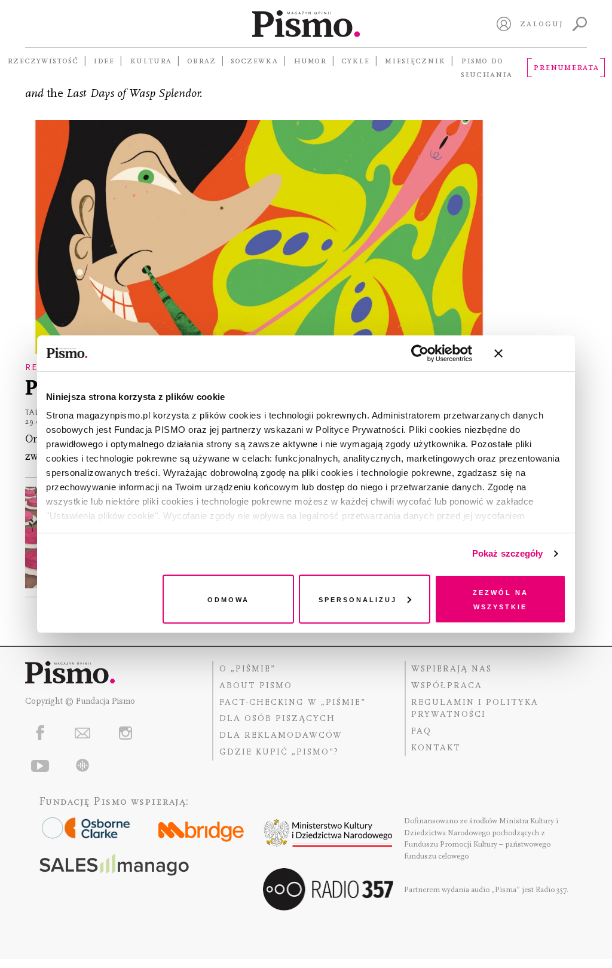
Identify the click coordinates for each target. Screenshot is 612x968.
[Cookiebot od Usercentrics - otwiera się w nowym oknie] (420, 353)
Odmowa (228, 599)
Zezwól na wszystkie (500, 599)
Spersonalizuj (358, 599)
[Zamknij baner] (530, 353)
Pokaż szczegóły (507, 553)
